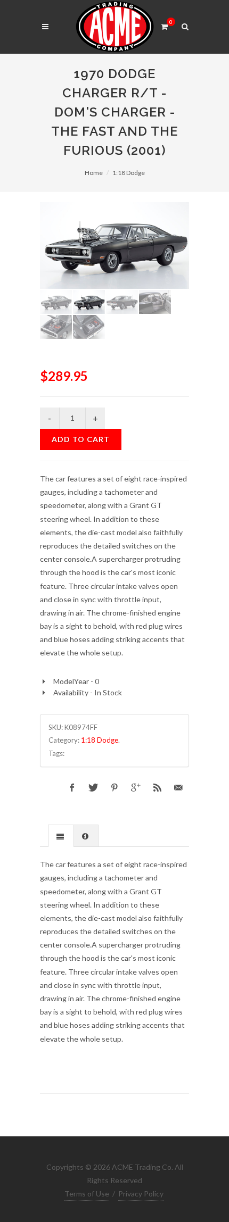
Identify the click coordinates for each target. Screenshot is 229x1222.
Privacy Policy (140, 1193)
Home (94, 173)
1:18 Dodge (128, 173)
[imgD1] (114, 245)
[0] (164, 25)
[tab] (61, 835)
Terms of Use (86, 1193)
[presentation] (60, 836)
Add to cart (81, 439)
